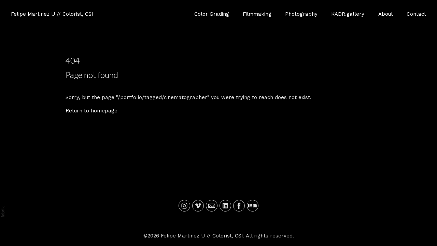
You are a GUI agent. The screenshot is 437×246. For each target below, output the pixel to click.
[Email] (211, 205)
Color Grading (211, 14)
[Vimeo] (198, 205)
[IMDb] (252, 205)
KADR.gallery (347, 14)
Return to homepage (91, 111)
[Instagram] (184, 205)
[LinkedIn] (225, 205)
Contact (416, 14)
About (385, 14)
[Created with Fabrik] (2, 212)
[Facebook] (239, 205)
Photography (301, 14)
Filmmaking (257, 14)
